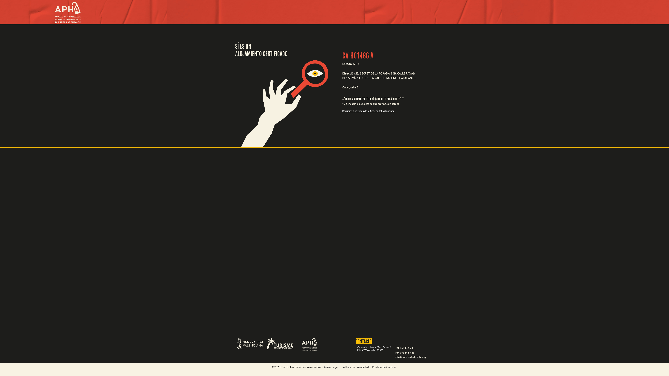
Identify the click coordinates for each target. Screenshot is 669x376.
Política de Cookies (384, 367)
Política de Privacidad (356, 367)
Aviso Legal (331, 367)
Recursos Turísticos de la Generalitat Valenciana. (368, 111)
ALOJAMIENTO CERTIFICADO (261, 53)
